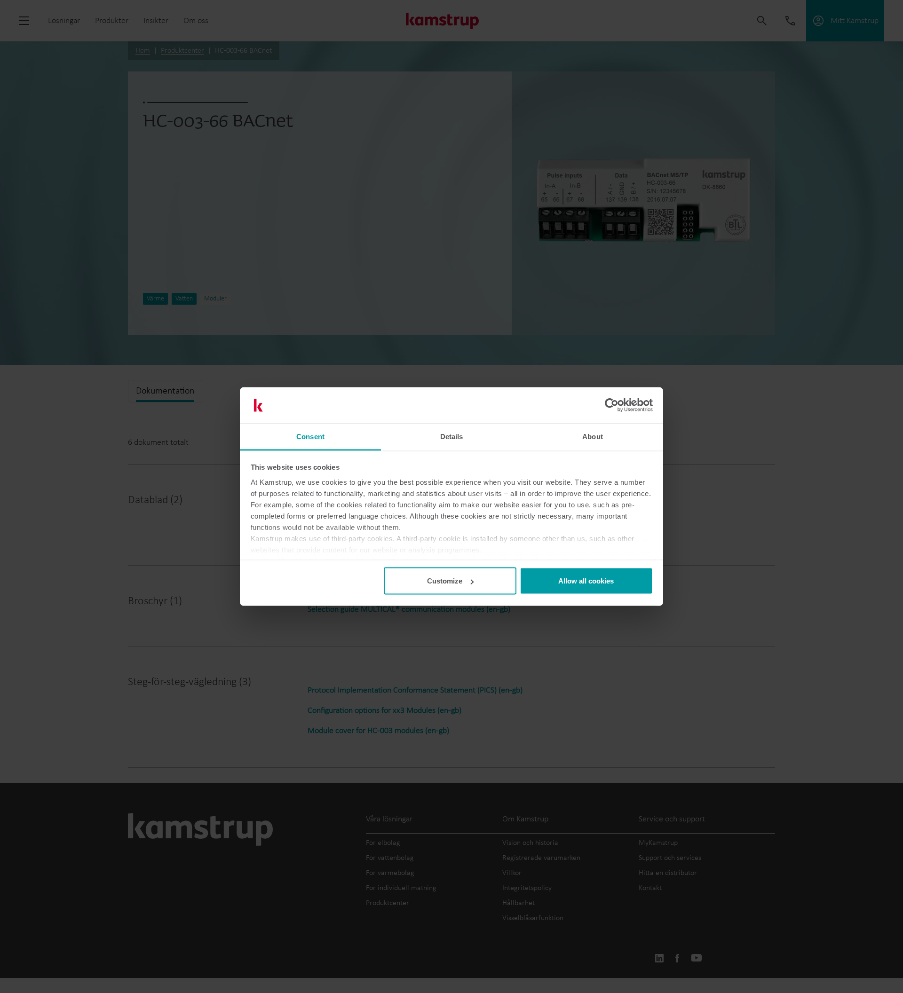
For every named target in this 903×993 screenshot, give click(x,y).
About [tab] (592, 436)
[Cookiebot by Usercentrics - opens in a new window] (611, 405)
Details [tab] (451, 436)
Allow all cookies (586, 581)
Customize (444, 581)
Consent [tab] (310, 436)
